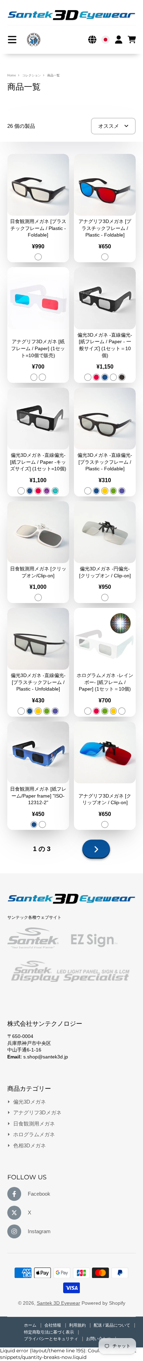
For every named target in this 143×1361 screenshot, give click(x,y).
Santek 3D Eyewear (58, 1303)
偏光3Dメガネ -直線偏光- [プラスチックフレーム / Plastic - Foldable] (105, 442)
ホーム (30, 1325)
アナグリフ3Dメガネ (37, 1112)
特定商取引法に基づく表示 (49, 1332)
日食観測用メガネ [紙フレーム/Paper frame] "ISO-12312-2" (38, 775)
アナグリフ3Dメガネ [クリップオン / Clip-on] (105, 775)
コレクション (31, 75)
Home (11, 75)
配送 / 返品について (112, 1325)
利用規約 (78, 1325)
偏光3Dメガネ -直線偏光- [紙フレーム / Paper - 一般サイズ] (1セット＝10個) (105, 324)
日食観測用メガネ (34, 1124)
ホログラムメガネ (34, 1134)
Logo (34, 40)
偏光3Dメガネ (29, 1102)
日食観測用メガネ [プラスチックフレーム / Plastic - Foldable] (38, 208)
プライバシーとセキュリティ (51, 1338)
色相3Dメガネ (29, 1145)
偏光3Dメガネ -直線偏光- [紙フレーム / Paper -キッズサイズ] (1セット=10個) (38, 442)
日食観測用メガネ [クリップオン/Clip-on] (38, 552)
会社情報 (53, 1325)
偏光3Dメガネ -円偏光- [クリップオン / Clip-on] (105, 552)
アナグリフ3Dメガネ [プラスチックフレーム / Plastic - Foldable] (105, 208)
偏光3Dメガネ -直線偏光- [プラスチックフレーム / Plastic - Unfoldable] (38, 662)
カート (132, 39)
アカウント (119, 39)
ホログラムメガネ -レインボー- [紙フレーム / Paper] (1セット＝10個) (105, 662)
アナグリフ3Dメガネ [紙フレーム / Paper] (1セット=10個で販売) (38, 324)
